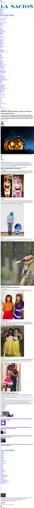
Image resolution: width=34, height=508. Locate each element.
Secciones (2, 10)
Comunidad (2, 43)
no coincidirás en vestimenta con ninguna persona (23, 164)
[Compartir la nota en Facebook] (1, 159)
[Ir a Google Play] (3, 494)
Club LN (2, 12)
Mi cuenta (2, 14)
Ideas (1, 81)
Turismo (1, 61)
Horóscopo (2, 63)
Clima (1, 22)
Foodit (2, 11)
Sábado (1, 80)
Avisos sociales (2, 77)
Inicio (2, 9)
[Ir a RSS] (1, 492)
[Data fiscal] (1, 506)
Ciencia (1, 45)
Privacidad (15, 500)
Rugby (1, 55)
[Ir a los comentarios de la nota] (2, 155)
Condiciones (11, 500)
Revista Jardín (2, 89)
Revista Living (2, 87)
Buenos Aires (2, 39)
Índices (1, 33)
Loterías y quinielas (3, 65)
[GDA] (3, 503)
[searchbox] (16, 17)
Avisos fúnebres (2, 76)
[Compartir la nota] (1, 157)
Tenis (1, 56)
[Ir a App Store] (3, 496)
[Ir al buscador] (1, 4)
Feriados (1, 64)
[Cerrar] (14, 15)
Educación (1, 41)
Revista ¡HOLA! (2, 85)
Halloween (3, 407)
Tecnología (1, 62)
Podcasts (1, 66)
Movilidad (1, 32)
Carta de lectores (2, 78)
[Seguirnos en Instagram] (1, 489)
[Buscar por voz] (33, 17)
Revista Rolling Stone (3, 88)
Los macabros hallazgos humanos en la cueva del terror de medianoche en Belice (13, 167)
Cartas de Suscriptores (3, 51)
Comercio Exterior (3, 31)
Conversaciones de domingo (4, 79)
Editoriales (1, 49)
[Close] (1, 446)
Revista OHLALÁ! (2, 84)
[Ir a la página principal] (7, 450)
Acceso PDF (2, 74)
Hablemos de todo (3, 46)
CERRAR (1, 0)
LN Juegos (1, 60)
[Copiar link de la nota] (1, 158)
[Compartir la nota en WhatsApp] (2, 157)
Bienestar (1, 44)
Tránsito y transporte (3, 21)
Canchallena (2, 57)
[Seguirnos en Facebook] (1, 484)
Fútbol (1, 54)
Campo (1, 29)
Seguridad (1, 40)
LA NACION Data (2, 23)
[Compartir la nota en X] (2, 159)
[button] (17, 62)
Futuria (1, 27)
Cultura (1, 42)
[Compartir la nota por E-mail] (3, 159)
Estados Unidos (2, 36)
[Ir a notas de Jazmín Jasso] (17, 123)
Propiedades (2, 30)
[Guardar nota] (1, 155)
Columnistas (2, 50)
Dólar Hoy (1, 28)
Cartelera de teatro (3, 71)
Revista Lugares (2, 86)
